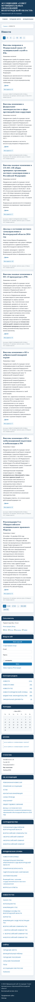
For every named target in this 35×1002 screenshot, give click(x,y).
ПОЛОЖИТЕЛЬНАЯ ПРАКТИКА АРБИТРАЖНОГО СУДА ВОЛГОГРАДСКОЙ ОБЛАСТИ (17, 863)
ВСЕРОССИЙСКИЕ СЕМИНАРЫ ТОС (15, 833)
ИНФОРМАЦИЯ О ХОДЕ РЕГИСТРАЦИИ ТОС (16, 922)
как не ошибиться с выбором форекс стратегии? (16, 742)
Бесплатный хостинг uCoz (9, 991)
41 (17, 38)
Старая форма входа (9, 645)
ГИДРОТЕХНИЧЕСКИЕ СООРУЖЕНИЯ (16, 872)
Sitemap (3, 998)
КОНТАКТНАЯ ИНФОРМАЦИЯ (13, 793)
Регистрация (7, 626)
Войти (17, 664)
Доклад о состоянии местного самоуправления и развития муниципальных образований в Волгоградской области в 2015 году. (17, 811)
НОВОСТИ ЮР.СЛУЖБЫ (11, 856)
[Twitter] (24, 630)
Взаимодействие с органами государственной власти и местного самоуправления (14, 882)
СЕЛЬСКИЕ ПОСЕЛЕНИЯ (11, 961)
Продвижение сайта (7, 995)
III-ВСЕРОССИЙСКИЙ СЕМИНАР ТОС (15, 937)
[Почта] (10, 630)
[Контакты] (17, 630)
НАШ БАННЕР (7, 800)
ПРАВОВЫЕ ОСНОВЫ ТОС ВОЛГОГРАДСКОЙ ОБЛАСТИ (12, 912)
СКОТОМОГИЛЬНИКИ (10, 876)
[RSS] (5, 630)
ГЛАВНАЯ (4, 19)
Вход (13, 626)
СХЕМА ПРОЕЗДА (9, 797)
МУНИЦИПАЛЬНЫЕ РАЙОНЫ (12, 953)
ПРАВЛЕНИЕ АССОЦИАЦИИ (12, 786)
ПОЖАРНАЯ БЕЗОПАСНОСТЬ (13, 868)
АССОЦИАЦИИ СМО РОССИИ (13, 968)
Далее (6, 85)
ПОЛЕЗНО (6, 972)
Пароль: (5, 654)
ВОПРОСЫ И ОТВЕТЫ (10, 887)
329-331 (6, 609)
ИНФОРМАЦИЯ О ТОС (10, 907)
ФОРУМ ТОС (7, 917)
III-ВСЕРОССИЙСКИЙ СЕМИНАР (13, 844)
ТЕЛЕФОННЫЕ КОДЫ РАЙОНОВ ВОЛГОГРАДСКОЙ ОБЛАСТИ (13, 828)
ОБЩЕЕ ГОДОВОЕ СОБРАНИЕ (13, 804)
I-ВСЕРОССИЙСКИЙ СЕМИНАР (13, 837)
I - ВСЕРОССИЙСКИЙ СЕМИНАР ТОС (15, 930)
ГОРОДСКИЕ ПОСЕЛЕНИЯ (12, 957)
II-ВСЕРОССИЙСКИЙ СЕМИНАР (13, 840)
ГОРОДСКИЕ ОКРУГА (15, 19)
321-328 (23, 606)
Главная (5, 26)
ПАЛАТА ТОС (7, 900)
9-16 (8, 606)
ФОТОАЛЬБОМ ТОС (9, 904)
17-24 (14, 606)
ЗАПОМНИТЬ (8, 660)
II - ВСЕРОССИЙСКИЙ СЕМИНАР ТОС (15, 933)
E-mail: (5, 649)
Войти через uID (17, 641)
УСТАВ (5, 790)
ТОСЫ (5, 964)
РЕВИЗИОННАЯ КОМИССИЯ (12, 782)
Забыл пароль (7, 668)
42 (20, 38)
